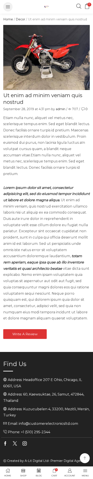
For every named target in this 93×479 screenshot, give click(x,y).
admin (60, 109)
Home (8, 19)
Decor (20, 19)
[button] (8, 6)
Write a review (25, 334)
